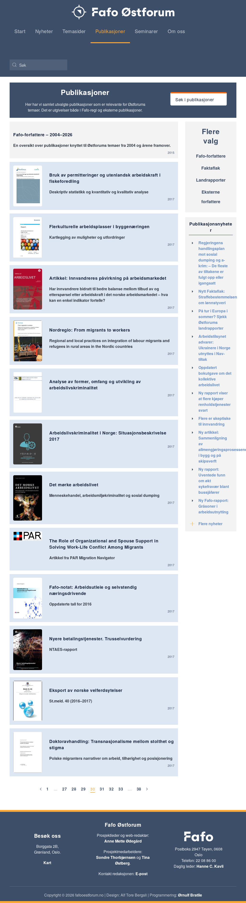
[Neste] (147, 789)
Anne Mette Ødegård (123, 841)
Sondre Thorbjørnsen (115, 857)
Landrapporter (211, 180)
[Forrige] (41, 789)
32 (111, 789)
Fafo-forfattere (211, 156)
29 (83, 789)
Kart (47, 862)
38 (139, 789)
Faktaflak (210, 168)
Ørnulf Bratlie (190, 895)
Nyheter (44, 31)
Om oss (176, 31)
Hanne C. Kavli (210, 866)
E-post (141, 873)
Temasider (74, 31)
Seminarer (146, 31)
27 (64, 789)
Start (20, 31)
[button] (198, 99)
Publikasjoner (110, 31)
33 (120, 789)
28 (74, 789)
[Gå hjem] (123, 12)
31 (102, 789)
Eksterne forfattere (210, 197)
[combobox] (38, 64)
